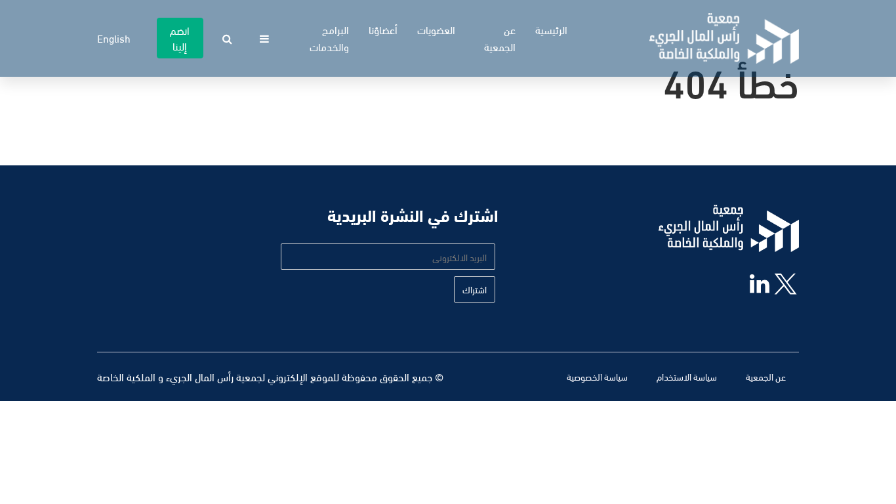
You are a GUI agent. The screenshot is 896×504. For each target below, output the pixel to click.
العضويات (436, 29)
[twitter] (784, 286)
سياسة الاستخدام (687, 376)
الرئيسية (551, 29)
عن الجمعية (500, 38)
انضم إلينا (180, 37)
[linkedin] (754, 284)
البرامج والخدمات (329, 38)
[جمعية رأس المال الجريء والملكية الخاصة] (724, 38)
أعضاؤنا (383, 29)
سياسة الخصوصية (597, 376)
